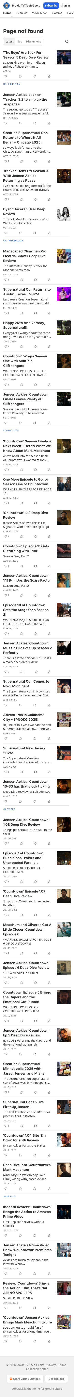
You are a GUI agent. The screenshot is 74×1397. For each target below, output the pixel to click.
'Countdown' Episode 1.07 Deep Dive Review (24, 893)
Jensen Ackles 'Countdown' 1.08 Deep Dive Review (26, 822)
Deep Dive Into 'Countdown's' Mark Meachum (27, 1167)
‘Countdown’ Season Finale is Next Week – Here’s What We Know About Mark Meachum (27, 446)
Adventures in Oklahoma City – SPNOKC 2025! (23, 717)
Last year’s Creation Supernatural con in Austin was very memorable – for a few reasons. (26, 301)
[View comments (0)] (20, 76)
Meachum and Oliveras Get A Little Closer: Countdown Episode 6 (27, 929)
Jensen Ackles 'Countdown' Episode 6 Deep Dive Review (26, 965)
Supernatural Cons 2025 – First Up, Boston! (25, 1104)
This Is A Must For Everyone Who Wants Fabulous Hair (25, 221)
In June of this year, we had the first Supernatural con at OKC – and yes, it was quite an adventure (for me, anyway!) (27, 727)
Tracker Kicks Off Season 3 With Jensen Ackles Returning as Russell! (25, 175)
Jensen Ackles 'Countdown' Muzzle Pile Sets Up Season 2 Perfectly (27, 648)
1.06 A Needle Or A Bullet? (21, 973)
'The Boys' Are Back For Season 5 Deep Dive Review (25, 55)
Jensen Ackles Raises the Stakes (24, 1145)
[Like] (5, 76)
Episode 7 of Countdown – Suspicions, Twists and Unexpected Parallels (24, 858)
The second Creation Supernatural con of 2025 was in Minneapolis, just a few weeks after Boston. (26, 1080)
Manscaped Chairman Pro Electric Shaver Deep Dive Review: (24, 256)
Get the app (57, 1379)
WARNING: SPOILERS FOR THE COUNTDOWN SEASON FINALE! (24, 373)
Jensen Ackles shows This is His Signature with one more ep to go (26, 525)
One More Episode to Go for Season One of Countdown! (25, 481)
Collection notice (37, 1369)
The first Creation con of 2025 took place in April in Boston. (27, 1114)
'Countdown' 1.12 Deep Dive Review (25, 515)
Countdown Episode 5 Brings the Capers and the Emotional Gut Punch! (27, 997)
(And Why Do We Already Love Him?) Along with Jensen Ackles (24, 1177)
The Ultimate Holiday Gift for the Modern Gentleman (25, 268)
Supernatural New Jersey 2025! (24, 750)
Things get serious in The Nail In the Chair (27, 832)
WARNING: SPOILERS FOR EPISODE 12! (27, 491)
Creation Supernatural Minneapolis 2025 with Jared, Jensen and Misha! (24, 1068)
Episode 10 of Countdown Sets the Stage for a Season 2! (26, 610)
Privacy (51, 1365)
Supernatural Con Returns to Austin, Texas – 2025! (27, 291)
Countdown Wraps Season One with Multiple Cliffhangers (25, 361)
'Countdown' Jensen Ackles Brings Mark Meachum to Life (27, 1320)
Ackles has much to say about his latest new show (25, 1262)
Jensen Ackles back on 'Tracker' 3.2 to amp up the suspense (25, 99)
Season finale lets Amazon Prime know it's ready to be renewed (25, 411)
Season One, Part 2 (16, 556)
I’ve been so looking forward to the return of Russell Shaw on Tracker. (27, 188)
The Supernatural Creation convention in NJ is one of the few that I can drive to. (26, 760)
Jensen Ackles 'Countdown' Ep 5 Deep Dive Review (26, 1033)
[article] (37, 64)
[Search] (67, 41)
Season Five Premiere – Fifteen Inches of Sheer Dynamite (24, 64)
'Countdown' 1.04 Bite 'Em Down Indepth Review (24, 1137)
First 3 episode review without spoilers (23, 1224)
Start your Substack (26, 1379)
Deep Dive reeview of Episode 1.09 (27, 791)
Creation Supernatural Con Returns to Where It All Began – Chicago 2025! (25, 137)
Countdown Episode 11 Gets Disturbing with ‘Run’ (26, 548)
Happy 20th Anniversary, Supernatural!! (24, 325)
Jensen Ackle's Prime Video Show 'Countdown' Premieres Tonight (27, 1250)
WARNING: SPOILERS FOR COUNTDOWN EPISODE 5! (21, 1009)
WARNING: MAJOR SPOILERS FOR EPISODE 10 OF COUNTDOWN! (26, 622)
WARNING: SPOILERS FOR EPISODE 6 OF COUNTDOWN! (27, 941)
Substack (17, 1388)
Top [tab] (20, 41)
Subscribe (51, 5)
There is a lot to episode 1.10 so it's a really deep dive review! (27, 660)
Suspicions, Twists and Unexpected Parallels (27, 903)
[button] (7, 13)
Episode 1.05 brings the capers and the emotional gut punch (27, 1042)
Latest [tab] (10, 41)
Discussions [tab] (33, 41)
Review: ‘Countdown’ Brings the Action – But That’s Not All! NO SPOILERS (26, 1288)
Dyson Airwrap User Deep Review (24, 211)
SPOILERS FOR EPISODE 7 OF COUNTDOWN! (23, 870)
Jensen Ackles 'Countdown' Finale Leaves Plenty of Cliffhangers (26, 399)
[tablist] (23, 41)
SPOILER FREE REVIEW (18, 1298)
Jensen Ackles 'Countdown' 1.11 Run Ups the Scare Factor (27, 578)
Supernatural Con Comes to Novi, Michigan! (26, 683)
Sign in (65, 5)
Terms (62, 1365)
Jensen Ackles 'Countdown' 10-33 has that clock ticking (26, 784)
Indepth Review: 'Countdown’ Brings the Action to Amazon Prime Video (27, 1211)
